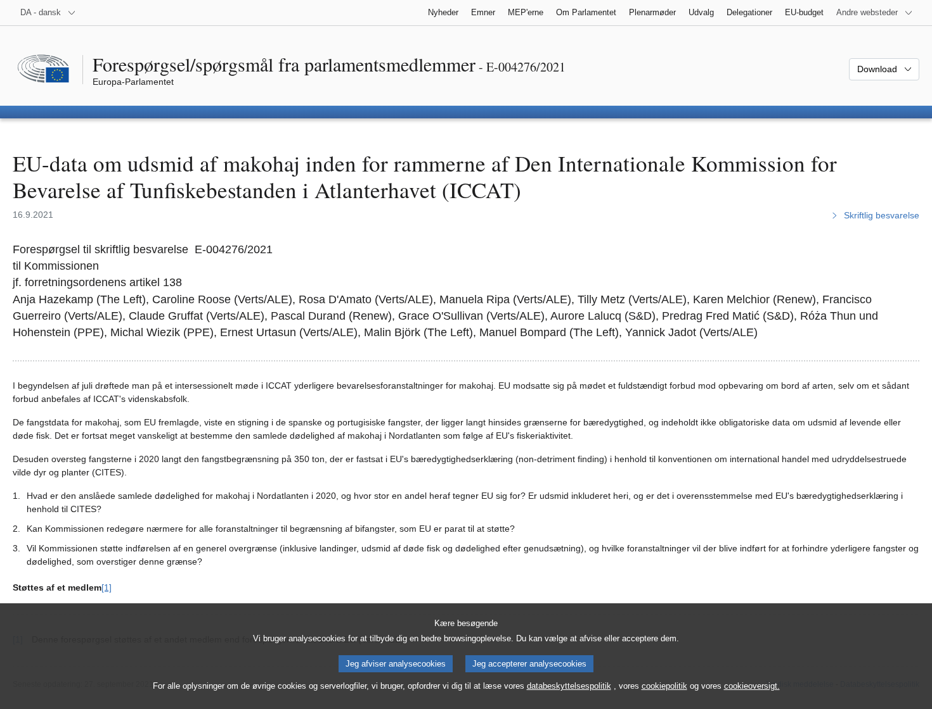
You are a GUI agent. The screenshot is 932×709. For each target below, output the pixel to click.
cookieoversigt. (752, 686)
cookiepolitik (664, 686)
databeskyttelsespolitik (569, 686)
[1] (106, 587)
